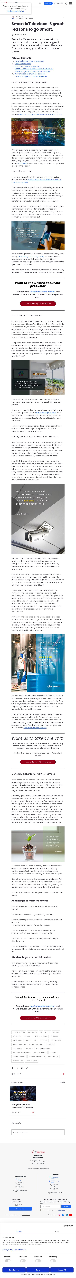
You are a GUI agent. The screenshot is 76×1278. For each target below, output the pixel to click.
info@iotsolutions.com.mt (21, 1191)
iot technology (53, 1057)
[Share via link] (27, 1068)
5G (35, 1040)
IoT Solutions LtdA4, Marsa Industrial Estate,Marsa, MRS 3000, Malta (39, 1162)
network (27, 1036)
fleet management (43, 1049)
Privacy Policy (52, 1215)
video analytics (31, 1061)
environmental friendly (37, 1057)
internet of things (19, 1032)
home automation (36, 1044)
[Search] (40, 3)
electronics (17, 1036)
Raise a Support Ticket (55, 1177)
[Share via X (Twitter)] (17, 1068)
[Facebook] (63, 1215)
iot (41, 1032)
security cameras (19, 1057)
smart (47, 1032)
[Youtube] (70, 1215)
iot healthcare (18, 1061)
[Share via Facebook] (12, 1068)
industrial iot (50, 1044)
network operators (19, 1044)
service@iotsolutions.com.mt (56, 1193)
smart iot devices (40, 1053)
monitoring (29, 1049)
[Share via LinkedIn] (22, 1068)
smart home (17, 1049)
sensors (56, 1032)
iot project (43, 1040)
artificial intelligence (40, 1036)
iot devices (54, 1036)
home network (56, 1040)
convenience (17, 1040)
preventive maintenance (21, 1053)
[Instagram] (59, 1215)
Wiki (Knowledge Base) (55, 1181)
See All (62, 1082)
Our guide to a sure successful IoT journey (22, 1105)
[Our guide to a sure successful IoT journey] (23, 1093)
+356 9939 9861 (55, 1189)
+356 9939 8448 (20, 1183)
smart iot (53, 1053)
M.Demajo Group (26, 1215)
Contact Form (20, 1179)
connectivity (32, 1032)
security (28, 1040)
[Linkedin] (66, 1215)
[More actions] (63, 17)
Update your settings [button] (16, 11)
